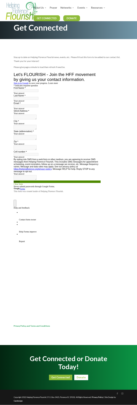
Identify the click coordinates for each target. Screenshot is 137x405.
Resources (97, 8)
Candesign (18, 401)
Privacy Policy (97, 397)
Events (81, 8)
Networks (65, 8)
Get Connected (47, 18)
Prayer (53, 8)
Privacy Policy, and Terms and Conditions (32, 326)
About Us (38, 8)
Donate (72, 18)
